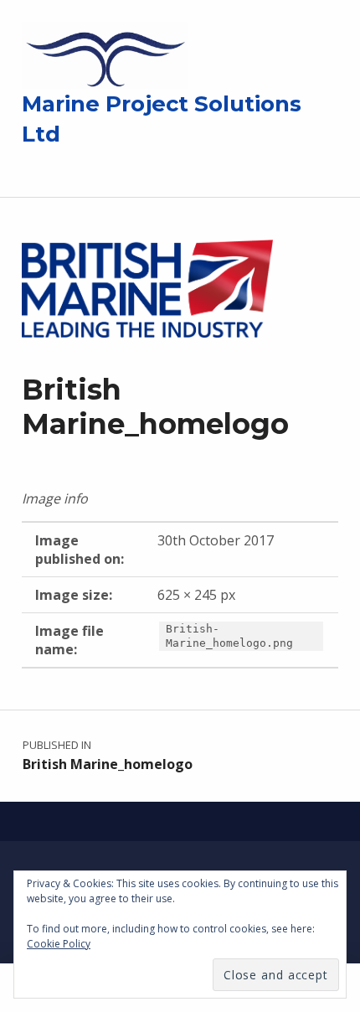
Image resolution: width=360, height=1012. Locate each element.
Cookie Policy (58, 944)
